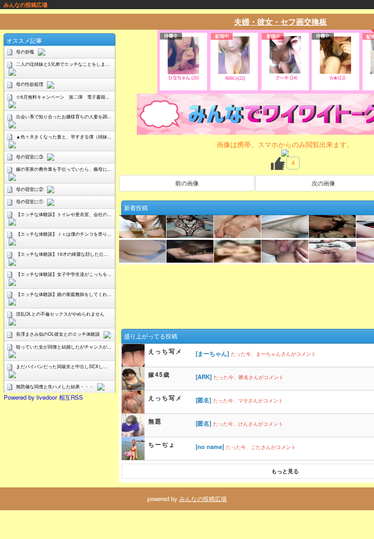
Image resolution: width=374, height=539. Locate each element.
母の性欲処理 (29, 84)
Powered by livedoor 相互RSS (43, 397)
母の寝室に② (29, 189)
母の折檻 (25, 51)
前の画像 (187, 183)
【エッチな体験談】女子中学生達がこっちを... (63, 274)
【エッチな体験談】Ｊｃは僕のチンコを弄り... (63, 234)
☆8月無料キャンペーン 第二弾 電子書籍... (62, 97)
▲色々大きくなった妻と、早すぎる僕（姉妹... (63, 136)
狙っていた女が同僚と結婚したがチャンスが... (63, 346)
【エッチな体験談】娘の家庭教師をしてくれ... (63, 294)
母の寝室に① (29, 201)
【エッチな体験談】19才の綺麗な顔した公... (62, 254)
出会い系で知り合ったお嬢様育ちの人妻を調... (63, 116)
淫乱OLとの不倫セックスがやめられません (60, 314)
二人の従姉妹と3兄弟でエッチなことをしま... (62, 64)
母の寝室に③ (29, 156)
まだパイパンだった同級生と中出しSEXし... (61, 366)
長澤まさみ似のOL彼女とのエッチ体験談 (58, 334)
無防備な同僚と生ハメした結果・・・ (55, 386)
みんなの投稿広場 (203, 498)
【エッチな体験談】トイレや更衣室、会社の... (63, 214)
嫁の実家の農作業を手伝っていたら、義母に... (63, 169)
